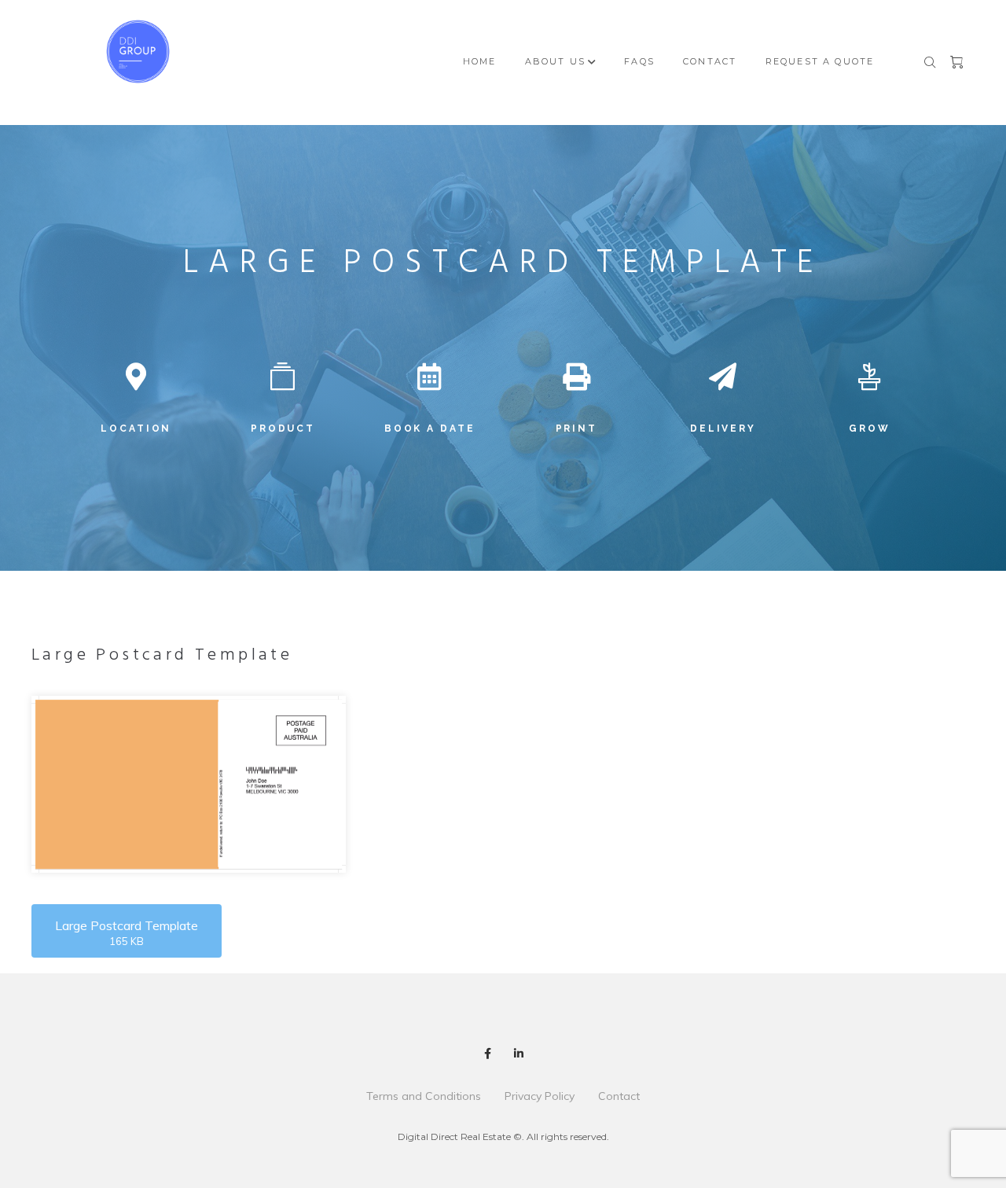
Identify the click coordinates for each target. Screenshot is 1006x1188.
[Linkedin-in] (518, 1053)
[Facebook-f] (487, 1053)
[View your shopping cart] (958, 62)
